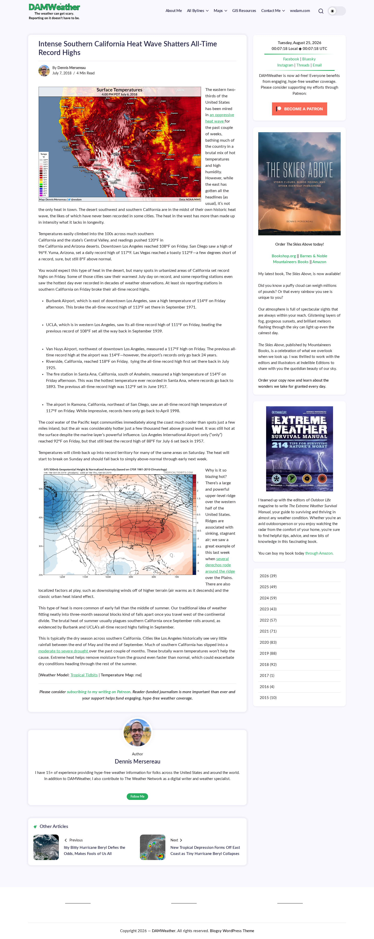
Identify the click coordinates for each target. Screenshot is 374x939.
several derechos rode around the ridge (220, 565)
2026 (264, 576)
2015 (264, 698)
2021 (264, 631)
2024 (264, 598)
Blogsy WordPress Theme (232, 931)
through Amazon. (319, 553)
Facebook (291, 59)
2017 (264, 676)
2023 (264, 609)
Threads (303, 65)
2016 (264, 687)
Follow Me (137, 796)
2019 (264, 653)
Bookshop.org (284, 256)
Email (317, 65)
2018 (264, 665)
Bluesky (309, 59)
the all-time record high (106, 307)
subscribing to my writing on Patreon (99, 692)
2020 (264, 643)
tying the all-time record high (157, 361)
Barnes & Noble (313, 256)
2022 (264, 620)
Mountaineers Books (291, 262)
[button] (321, 11)
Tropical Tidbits (84, 675)
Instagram (285, 65)
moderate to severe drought (63, 651)
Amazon (319, 262)
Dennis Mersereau (71, 68)
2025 (264, 587)
